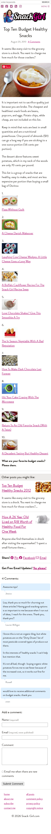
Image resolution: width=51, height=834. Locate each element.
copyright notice (34, 808)
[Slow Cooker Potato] (25, 333)
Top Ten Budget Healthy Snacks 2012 (16, 488)
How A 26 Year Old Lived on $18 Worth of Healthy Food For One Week (17, 524)
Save (8, 66)
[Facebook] (6, 6)
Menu (44, 6)
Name (5, 720)
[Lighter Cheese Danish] (25, 225)
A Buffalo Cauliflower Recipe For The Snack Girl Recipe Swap (23, 287)
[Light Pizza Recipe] (25, 201)
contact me (9, 808)
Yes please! (39, 568)
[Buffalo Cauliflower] (25, 277)
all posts (30, 794)
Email (43, 558)
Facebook (29, 558)
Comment (8, 745)
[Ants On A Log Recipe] (25, 417)
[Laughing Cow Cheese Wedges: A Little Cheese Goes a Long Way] (25, 249)
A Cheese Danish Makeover (17, 233)
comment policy (34, 799)
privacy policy (33, 803)
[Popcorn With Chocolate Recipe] (25, 361)
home (7, 794)
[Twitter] (11, 6)
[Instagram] (20, 6)
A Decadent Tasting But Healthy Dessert (25, 453)
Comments (34, 41)
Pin (16, 558)
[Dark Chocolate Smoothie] (25, 305)
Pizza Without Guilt (13, 209)
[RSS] (16, 6)
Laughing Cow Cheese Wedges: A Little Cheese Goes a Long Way (24, 259)
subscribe (8, 803)
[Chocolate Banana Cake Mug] (25, 389)
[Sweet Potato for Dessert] (25, 445)
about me (8, 799)
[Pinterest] (2, 6)
